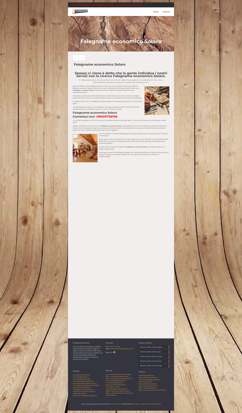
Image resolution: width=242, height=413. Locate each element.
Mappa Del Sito (156, 404)
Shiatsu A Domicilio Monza (115, 393)
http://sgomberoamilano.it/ (115, 374)
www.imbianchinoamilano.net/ (83, 381)
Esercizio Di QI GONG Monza (115, 385)
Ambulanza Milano (145, 382)
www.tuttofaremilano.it (81, 377)
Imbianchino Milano (80, 393)
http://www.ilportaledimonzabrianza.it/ (119, 378)
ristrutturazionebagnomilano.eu (149, 380)
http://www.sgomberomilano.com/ (117, 376)
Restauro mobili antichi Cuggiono (151, 347)
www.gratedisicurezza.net (81, 375)
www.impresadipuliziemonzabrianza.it (86, 385)
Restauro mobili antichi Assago (150, 352)
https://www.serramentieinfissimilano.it (152, 390)
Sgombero (128, 374)
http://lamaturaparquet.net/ (148, 386)
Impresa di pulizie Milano (81, 387)
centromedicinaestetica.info (148, 377)
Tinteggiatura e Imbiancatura (83, 389)
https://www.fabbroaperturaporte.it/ (85, 396)
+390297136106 (106, 116)
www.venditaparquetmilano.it (116, 380)
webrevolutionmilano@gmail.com (122, 349)
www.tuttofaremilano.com (82, 379)
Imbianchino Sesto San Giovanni (84, 391)
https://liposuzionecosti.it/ (148, 388)
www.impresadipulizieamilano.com (85, 383)
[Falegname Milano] (80, 11)
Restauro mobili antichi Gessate (150, 361)
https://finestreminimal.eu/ (148, 384)
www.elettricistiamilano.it (114, 383)
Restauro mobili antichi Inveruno (151, 356)
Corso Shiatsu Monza (113, 387)
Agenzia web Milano (115, 404)
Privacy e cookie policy (142, 404)
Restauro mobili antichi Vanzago (151, 366)
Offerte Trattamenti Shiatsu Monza (117, 391)
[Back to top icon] (233, 409)
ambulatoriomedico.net (146, 375)
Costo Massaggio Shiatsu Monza (116, 389)
